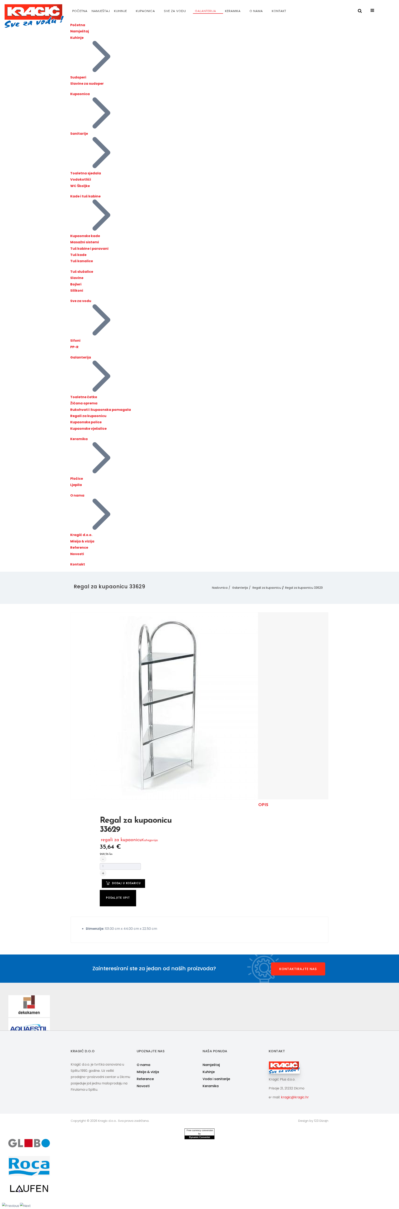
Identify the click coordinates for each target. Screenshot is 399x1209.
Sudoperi (78, 77)
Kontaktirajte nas (298, 969)
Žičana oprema (83, 403)
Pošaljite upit (118, 898)
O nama (257, 11)
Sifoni (75, 340)
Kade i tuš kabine (85, 196)
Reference (79, 547)
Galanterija (206, 11)
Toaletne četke (83, 397)
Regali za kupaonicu (88, 416)
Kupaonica (146, 11)
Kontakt (279, 11)
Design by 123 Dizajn (313, 1120)
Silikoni (76, 290)
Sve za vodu (175, 11)
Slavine (76, 277)
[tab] (263, 805)
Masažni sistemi (84, 242)
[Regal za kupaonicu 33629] (164, 705)
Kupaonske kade (85, 236)
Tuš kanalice (81, 261)
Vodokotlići (80, 179)
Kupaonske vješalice (88, 428)
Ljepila (76, 484)
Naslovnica (220, 588)
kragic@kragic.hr (295, 1097)
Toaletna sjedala (85, 173)
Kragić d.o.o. (81, 534)
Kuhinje (121, 11)
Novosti (77, 554)
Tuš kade (78, 254)
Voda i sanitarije (216, 1079)
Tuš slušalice (81, 271)
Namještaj (101, 11)
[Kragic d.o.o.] (34, 16)
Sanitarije (79, 133)
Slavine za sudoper (87, 83)
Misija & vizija (82, 541)
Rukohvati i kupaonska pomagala (100, 409)
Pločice (76, 478)
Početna (79, 11)
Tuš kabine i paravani (89, 248)
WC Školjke (80, 186)
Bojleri (75, 284)
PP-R (74, 347)
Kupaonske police (86, 422)
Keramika (233, 11)
